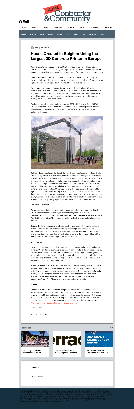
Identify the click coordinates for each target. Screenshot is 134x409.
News (76, 34)
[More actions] (102, 48)
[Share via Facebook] (32, 314)
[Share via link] (46, 314)
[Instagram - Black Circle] (24, 21)
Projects (50, 34)
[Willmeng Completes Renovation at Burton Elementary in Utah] (35, 339)
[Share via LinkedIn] (41, 314)
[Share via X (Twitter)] (36, 314)
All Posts (23, 34)
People (42, 34)
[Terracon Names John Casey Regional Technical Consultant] (67, 339)
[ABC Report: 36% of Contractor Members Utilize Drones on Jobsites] (99, 339)
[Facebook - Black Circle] (20, 21)
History (59, 34)
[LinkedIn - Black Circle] (27, 21)
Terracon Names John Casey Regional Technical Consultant (66, 351)
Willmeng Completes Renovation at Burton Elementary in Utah (32, 351)
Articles (68, 34)
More (101, 34)
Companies (92, 34)
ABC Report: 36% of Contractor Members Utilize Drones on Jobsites (98, 351)
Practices (33, 34)
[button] (111, 34)
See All (111, 327)
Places (84, 34)
